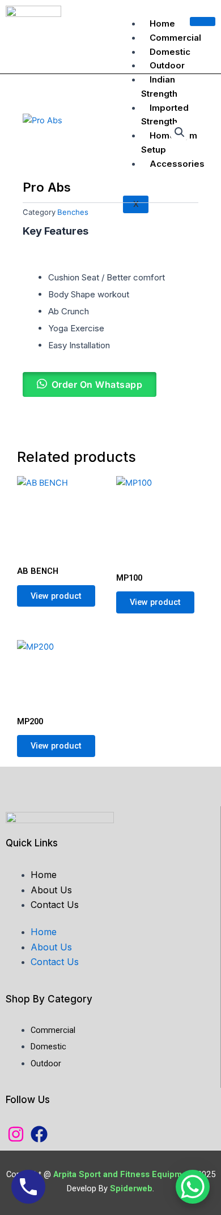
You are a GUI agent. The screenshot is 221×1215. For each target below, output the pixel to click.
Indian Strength (159, 86)
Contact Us (55, 904)
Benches (72, 212)
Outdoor (167, 65)
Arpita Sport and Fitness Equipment (125, 1174)
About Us (51, 890)
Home (162, 23)
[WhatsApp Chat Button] (193, 1187)
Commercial (175, 37)
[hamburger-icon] (202, 21)
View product (56, 596)
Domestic (170, 51)
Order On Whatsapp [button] (97, 384)
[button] (179, 132)
